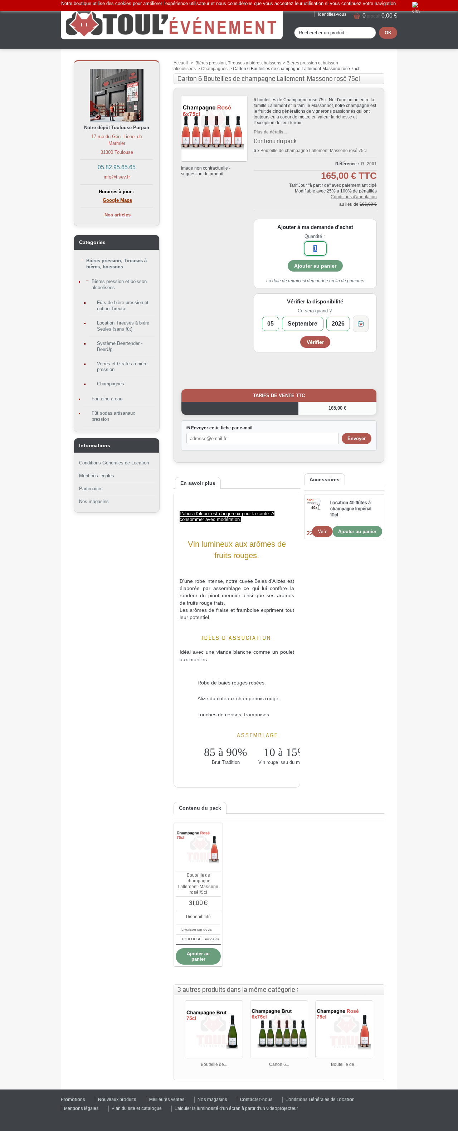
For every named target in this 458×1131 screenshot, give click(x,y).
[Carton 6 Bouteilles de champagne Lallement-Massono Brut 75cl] (279, 1029)
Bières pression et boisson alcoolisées (119, 284)
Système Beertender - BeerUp (119, 346)
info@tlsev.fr (117, 177)
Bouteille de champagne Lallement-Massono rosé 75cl (313, 150)
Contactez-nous (256, 1099)
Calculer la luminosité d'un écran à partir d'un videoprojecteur (236, 1108)
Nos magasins (94, 501)
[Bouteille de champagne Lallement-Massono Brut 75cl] (214, 1029)
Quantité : (314, 236)
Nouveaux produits (117, 1099)
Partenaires (91, 488)
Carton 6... (279, 1064)
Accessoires (325, 479)
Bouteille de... (214, 1064)
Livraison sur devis (196, 929)
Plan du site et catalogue (137, 1108)
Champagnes (110, 383)
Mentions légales (96, 475)
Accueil (181, 62)
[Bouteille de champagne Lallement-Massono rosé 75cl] (198, 847)
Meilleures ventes (167, 1099)
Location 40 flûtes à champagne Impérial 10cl (350, 508)
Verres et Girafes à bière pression (122, 366)
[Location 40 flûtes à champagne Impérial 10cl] (314, 504)
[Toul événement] (172, 22)
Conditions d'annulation (354, 196)
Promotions (73, 1099)
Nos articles (117, 215)
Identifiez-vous (332, 14)
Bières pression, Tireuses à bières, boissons (116, 263)
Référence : (347, 163)
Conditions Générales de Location (114, 462)
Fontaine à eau (107, 398)
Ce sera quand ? (315, 310)
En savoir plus (197, 483)
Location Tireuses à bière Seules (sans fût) (123, 326)
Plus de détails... (270, 132)
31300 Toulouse (117, 152)
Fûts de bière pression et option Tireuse (122, 305)
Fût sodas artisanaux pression (113, 416)
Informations (94, 445)
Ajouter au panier (357, 531)
